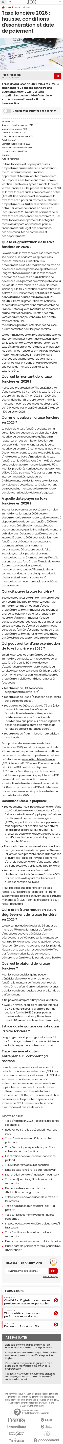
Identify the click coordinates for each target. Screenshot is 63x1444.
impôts (43, 184)
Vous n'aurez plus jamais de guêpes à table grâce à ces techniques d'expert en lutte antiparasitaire (28, 1366)
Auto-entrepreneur (10, 159)
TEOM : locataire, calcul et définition (27, 1165)
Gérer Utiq (31, 1400)
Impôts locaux (12, 1116)
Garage (5, 155)
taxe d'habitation (12, 346)
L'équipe (30, 1394)
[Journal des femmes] (17, 1420)
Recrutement (25, 1397)
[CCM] (46, 1420)
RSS (57, 1400)
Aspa (28, 697)
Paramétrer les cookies (14, 1400)
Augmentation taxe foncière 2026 (17, 125)
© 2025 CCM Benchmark (31, 1406)
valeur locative (11, 432)
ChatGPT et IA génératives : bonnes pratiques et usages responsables (27, 1300)
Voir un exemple (50, 1277)
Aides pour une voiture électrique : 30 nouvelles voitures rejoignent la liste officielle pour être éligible (31, 1355)
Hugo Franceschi (11, 75)
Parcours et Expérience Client (23, 1324)
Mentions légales (30, 1403)
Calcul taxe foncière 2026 (14, 133)
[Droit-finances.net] (46, 1427)
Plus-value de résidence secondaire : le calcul (33, 1241)
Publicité (54, 1394)
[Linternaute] (17, 1427)
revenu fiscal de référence (38, 759)
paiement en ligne (13, 545)
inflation (34, 261)
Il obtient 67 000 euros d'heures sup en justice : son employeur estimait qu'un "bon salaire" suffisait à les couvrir (30, 1377)
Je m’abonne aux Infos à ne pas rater (34, 111)
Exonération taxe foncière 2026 (16, 144)
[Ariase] (17, 1440)
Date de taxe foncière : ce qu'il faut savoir (30, 1169)
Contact (13, 1397)
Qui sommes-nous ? (15, 1394)
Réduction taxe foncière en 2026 (17, 148)
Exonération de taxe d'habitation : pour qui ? (32, 1174)
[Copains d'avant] (17, 1434)
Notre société (42, 1394)
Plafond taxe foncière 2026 (14, 151)
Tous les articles (45, 1400)
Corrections (14, 1403)
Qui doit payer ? (9, 140)
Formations (14, 1290)
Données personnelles (43, 1397)
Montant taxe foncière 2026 (14, 129)
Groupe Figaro (47, 1403)
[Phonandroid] (46, 1440)
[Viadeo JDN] (46, 1434)
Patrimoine (14, 7)
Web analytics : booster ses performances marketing (22, 1313)
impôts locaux (24, 224)
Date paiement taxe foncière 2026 (17, 136)
